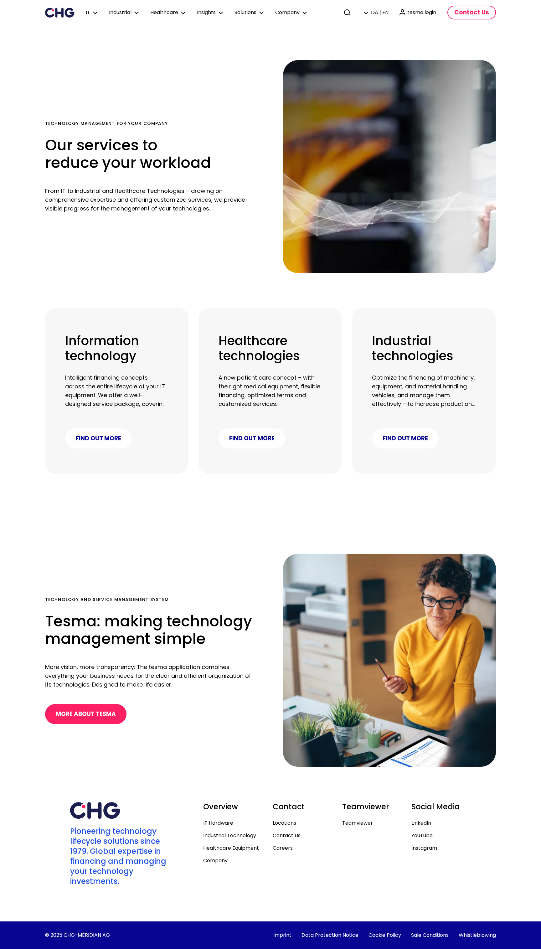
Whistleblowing (477, 935)
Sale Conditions (430, 935)
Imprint (282, 935)
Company (215, 860)
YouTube (422, 835)
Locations (284, 823)
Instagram (424, 848)
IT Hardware (218, 823)
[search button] (348, 12)
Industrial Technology (229, 835)
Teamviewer (357, 823)
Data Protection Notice (329, 935)
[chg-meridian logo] (60, 13)
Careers (283, 848)
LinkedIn (421, 823)
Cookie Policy (384, 935)
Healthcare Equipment (231, 848)
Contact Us (287, 835)
